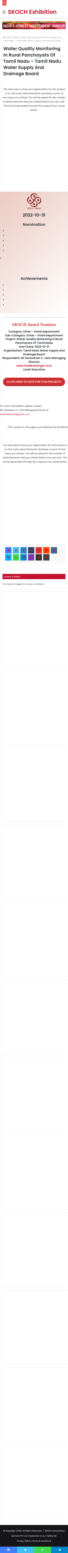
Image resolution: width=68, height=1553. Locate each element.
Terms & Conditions (41, 1541)
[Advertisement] (34, 150)
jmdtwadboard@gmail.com (15, 414)
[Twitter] (16, 550)
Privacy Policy (23, 1541)
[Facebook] (8, 550)
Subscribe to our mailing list (43, 1536)
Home (8, 37)
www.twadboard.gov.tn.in (34, 366)
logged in (20, 584)
